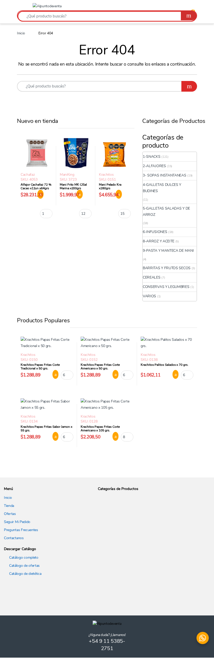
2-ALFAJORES (154, 165)
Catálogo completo (23, 557)
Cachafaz (28, 174)
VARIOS (149, 296)
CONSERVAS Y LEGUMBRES (166, 286)
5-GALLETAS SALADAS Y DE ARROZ (166, 211)
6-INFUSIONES (155, 231)
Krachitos (106, 174)
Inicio (21, 33)
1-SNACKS (151, 156)
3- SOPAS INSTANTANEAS (164, 175)
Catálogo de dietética (25, 573)
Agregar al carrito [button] (52, 374)
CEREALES (151, 277)
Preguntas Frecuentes (21, 529)
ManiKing (67, 174)
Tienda (9, 505)
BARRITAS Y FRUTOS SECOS (167, 268)
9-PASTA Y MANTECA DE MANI (168, 250)
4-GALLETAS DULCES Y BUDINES (162, 187)
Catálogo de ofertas (24, 565)
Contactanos (14, 538)
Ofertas (10, 513)
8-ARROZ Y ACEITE (158, 241)
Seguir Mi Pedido (17, 521)
